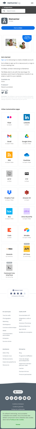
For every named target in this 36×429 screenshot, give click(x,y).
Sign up (3, 60)
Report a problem (7, 87)
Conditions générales (18, 406)
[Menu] (32, 3)
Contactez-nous (7, 356)
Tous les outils (7, 315)
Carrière (21, 368)
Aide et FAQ (6, 353)
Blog (20, 353)
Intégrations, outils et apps (25, 319)
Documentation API (24, 315)
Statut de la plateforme (9, 362)
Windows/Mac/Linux (24, 326)
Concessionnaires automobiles (7, 334)
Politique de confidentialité (18, 409)
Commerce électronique (9, 327)
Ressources (6, 365)
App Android (22, 329)
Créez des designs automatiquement (24, 359)
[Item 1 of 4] (18, 43)
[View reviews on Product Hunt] (18, 293)
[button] (7, 398)
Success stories (7, 341)
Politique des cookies (17, 420)
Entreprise (6, 338)
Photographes (7, 318)
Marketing (5, 321)
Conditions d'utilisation (18, 404)
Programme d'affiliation (25, 356)
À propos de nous (24, 371)
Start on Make (18, 28)
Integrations (8, 7)
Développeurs (7, 324)
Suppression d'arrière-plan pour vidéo (25, 364)
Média (4, 330)
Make (11, 21)
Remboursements (8, 359)
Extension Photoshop (25, 323)
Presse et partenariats (25, 374)
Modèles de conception (25, 332)
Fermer (18, 424)
